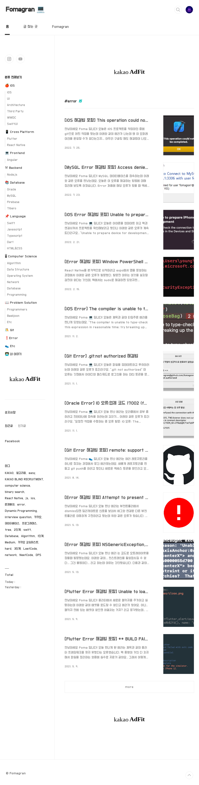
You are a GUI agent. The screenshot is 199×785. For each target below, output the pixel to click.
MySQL (11, 195)
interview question (18, 517)
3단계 (17, 548)
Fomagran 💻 (25, 9)
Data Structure (18, 269)
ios (33, 498)
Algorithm (14, 263)
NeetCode (26, 555)
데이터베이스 (12, 523)
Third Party (15, 111)
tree (8, 530)
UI (8, 98)
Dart (10, 242)
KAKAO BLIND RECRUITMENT (24, 479)
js (27, 498)
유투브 (20, 59)
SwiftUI (12, 124)
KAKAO (9, 473)
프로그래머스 (29, 523)
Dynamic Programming (21, 511)
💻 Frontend (15, 153)
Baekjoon (13, 316)
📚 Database (15, 182)
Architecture (16, 105)
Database (14, 288)
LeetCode (30, 548)
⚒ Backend (13, 168)
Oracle (11, 189)
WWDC (11, 117)
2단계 (17, 530)
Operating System (20, 276)
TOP (189, 775)
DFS (38, 555)
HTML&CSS (14, 248)
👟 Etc (10, 346)
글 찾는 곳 (30, 27)
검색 (178, 9)
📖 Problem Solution (21, 302)
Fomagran (60, 27)
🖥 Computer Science (21, 256)
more (129, 687)
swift (27, 530)
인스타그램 (9, 59)
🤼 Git (9, 330)
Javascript (14, 229)
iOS (9, 92)
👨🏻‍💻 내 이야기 (13, 354)
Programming (16, 294)
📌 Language (15, 216)
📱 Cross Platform (19, 132)
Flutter (12, 138)
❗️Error (11, 338)
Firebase (13, 202)
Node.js (12, 174)
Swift (11, 223)
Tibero (11, 208)
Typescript (14, 235)
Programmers (17, 309)
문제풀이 (10, 504)
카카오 (37, 517)
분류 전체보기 (13, 77)
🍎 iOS (10, 85)
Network (13, 282)
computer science (17, 485)
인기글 (22, 426)
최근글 (9, 426)
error (21, 504)
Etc (9, 322)
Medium (10, 542)
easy (32, 473)
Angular (12, 160)
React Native (16, 145)
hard (8, 548)
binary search (14, 492)
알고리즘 (21, 473)
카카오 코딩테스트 (28, 542)
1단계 (40, 536)
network (11, 555)
